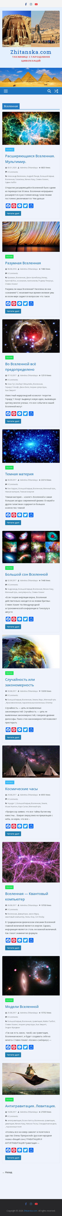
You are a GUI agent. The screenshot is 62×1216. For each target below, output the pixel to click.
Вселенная (10, 179)
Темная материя (19, 474)
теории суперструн (38, 387)
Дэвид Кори (23, 914)
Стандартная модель (48, 1123)
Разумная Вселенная (23, 263)
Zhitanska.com (31, 52)
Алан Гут (11, 384)
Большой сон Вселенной (26, 574)
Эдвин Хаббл (10, 182)
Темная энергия (27, 491)
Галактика (19, 179)
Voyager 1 (11, 803)
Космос (9, 150)
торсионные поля (13, 1126)
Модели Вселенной (22, 1006)
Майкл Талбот (49, 1021)
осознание (21, 280)
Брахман (11, 277)
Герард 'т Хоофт (12, 387)
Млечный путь (49, 488)
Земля (35, 699)
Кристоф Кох (10, 280)
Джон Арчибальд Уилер (36, 277)
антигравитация (14, 1120)
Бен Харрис (12, 488)
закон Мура (34, 914)
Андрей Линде (33, 176)
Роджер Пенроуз (45, 280)
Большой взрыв (47, 176)
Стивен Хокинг (42, 179)
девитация (9, 1123)
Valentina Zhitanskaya (29, 167)
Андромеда (12, 589)
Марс (41, 699)
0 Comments (12, 172)
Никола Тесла (32, 1123)
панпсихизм (32, 280)
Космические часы (21, 788)
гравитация (37, 1021)
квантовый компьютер (14, 917)
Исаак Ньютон (11, 806)
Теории (9, 257)
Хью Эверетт (10, 390)
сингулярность (24, 592)
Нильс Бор (29, 917)
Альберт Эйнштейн (24, 384)
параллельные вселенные (33, 702)
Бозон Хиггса (28, 1120)
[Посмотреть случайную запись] (56, 91)
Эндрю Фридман (12, 1027)
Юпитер (49, 702)
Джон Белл (24, 387)
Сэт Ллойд (39, 917)
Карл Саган (23, 806)
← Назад (7, 1172)
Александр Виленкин (16, 176)
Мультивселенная (13, 702)
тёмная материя (12, 491)
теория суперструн (27, 1024)
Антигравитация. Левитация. (30, 1105)
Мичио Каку (30, 179)
